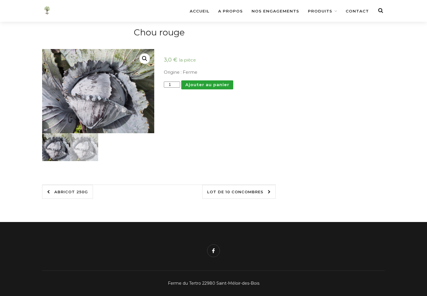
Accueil (199, 11)
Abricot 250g (69, 191)
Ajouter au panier (207, 84)
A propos (230, 11)
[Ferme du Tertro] (82, 8)
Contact (357, 11)
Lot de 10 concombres (237, 191)
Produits (320, 11)
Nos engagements (275, 11)
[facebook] (213, 250)
